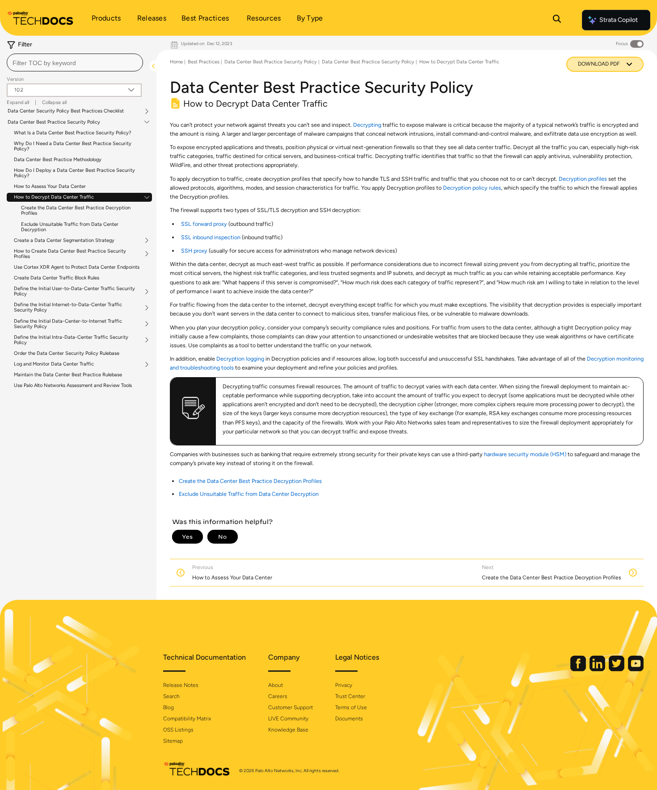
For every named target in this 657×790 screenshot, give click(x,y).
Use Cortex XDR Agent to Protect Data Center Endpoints (76, 267)
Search (171, 696)
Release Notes (180, 685)
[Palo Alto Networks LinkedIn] (598, 669)
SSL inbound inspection (210, 237)
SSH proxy (194, 250)
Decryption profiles (583, 178)
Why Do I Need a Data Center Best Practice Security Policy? (72, 146)
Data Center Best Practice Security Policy (54, 122)
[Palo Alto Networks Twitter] (617, 669)
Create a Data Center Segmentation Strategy (64, 240)
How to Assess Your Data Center (50, 186)
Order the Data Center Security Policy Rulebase (66, 353)
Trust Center (350, 696)
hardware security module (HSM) (525, 454)
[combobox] (75, 62)
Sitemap (173, 741)
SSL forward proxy (204, 223)
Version (15, 79)
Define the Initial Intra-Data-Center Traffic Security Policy (71, 340)
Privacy (343, 685)
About (275, 685)
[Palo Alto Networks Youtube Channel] (636, 669)
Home (176, 62)
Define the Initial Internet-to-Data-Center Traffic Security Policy (68, 307)
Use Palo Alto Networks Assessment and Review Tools (73, 385)
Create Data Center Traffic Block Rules (56, 278)
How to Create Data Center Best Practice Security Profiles (70, 254)
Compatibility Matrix (187, 718)
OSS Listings (178, 730)
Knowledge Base (288, 730)
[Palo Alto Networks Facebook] (578, 669)
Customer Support (290, 707)
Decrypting (367, 124)
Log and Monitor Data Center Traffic (54, 364)
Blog (168, 707)
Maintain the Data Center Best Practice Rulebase (68, 375)
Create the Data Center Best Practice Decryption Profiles (76, 210)
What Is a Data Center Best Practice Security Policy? (72, 133)
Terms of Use (351, 707)
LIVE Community (288, 718)
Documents (349, 718)
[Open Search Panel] (557, 20)
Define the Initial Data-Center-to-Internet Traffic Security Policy (68, 324)
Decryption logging (240, 358)
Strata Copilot (618, 20)
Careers (277, 696)
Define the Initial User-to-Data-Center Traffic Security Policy (74, 291)
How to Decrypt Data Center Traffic (54, 197)
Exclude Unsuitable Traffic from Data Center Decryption (69, 227)
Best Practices (203, 62)
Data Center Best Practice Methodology (57, 159)
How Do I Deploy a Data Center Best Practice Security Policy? (74, 173)
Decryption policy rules (472, 187)
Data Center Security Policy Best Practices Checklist (66, 111)
